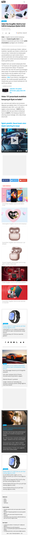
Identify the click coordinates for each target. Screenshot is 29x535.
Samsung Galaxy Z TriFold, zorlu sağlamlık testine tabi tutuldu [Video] (14, 448)
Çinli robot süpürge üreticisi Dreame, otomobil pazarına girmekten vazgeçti (12, 375)
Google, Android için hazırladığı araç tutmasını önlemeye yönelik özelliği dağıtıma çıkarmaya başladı (14, 383)
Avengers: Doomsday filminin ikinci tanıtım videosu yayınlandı (14, 429)
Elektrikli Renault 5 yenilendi (10, 379)
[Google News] (21, 33)
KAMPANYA (4, 21)
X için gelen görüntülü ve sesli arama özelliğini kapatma (14, 531)
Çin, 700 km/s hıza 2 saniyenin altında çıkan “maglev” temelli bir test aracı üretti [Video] (14, 438)
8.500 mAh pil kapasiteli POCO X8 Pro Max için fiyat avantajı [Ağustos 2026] (14, 480)
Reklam (5, 500)
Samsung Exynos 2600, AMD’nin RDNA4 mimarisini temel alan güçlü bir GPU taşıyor (14, 443)
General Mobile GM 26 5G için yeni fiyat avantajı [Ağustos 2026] (13, 488)
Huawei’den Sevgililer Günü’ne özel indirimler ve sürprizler (13, 302)
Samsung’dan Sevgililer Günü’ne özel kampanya (14, 223)
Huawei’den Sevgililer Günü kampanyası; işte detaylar (13, 243)
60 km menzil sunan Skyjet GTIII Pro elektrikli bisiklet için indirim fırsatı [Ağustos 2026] (14, 476)
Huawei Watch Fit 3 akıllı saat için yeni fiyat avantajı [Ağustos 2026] (14, 327)
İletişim (5, 501)
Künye (5, 499)
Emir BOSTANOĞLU (5, 28)
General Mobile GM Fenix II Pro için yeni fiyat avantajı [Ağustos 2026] (14, 484)
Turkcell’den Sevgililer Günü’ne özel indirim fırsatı (13, 204)
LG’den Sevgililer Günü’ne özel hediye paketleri (14, 282)
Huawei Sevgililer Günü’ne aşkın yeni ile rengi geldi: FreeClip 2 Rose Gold (14, 263)
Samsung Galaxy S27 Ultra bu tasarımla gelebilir (13, 335)
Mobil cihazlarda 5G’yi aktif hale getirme (11, 527)
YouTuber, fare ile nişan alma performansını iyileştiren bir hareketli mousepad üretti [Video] (14, 434)
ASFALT (5, 363)
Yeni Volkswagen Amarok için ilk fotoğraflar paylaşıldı (14, 371)
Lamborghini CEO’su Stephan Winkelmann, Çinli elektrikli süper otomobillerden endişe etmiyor (14, 331)
